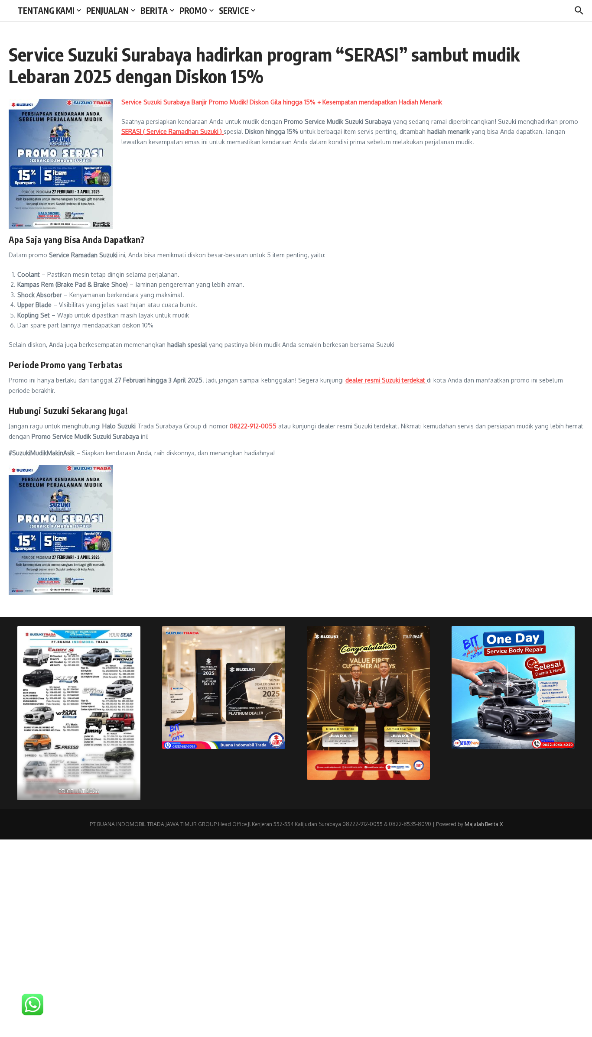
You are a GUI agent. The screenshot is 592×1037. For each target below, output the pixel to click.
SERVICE (234, 10)
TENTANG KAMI (46, 10)
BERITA (154, 10)
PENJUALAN (107, 10)
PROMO (193, 10)
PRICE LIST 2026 (79, 790)
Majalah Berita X (484, 824)
